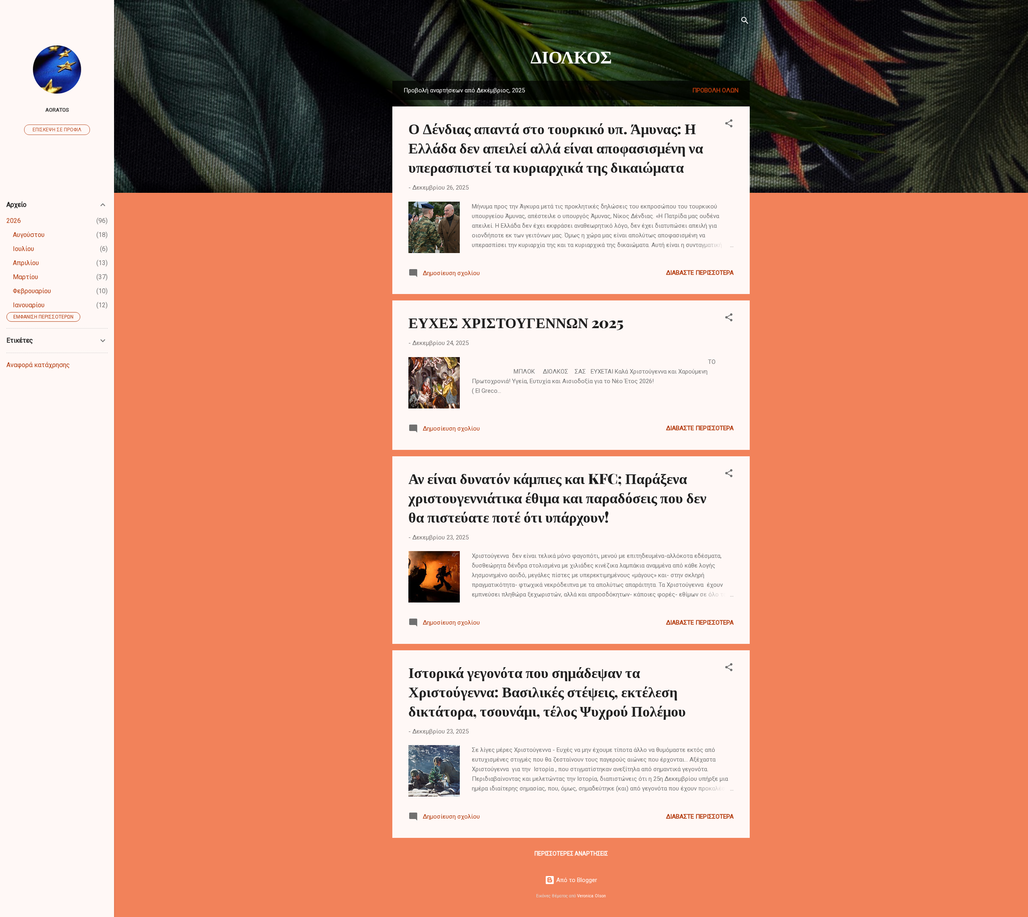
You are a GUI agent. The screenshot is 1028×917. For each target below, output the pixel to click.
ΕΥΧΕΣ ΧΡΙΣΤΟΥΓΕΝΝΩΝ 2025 (516, 322)
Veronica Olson (591, 896)
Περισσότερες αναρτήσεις (571, 853)
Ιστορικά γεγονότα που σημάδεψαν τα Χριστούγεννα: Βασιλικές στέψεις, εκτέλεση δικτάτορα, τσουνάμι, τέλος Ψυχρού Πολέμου (547, 691)
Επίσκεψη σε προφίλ (57, 130)
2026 (13, 221)
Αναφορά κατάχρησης (38, 365)
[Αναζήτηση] (745, 22)
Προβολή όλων (715, 90)
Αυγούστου (29, 235)
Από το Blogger (576, 880)
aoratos (57, 109)
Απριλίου (26, 263)
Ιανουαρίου (29, 305)
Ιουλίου (23, 249)
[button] (729, 124)
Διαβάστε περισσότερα (700, 272)
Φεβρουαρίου (32, 291)
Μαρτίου (25, 277)
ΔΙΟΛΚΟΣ (571, 56)
